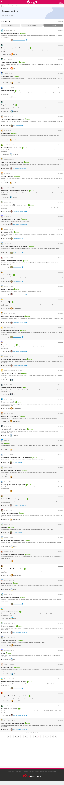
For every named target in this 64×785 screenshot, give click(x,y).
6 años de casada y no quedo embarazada (13, 429)
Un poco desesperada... (8, 345)
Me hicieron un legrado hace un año (11, 388)
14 (52, 736)
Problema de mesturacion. (9, 640)
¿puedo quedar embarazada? (9, 612)
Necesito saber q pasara (8, 626)
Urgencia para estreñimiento (9, 416)
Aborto (3, 653)
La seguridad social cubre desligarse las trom (14, 696)
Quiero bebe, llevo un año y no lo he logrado (14, 246)
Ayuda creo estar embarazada (10, 33)
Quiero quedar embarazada (9, 709)
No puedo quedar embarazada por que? (13, 485)
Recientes (11, 25)
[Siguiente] (55, 736)
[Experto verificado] (26, 40)
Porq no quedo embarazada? (9, 62)
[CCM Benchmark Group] (32, 776)
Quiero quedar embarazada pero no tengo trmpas (16, 457)
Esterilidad (12, 5)
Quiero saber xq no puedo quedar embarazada (15, 48)
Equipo (9, 771)
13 (48, 736)
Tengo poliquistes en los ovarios (10, 219)
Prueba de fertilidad (7, 76)
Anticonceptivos (5, 133)
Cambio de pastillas (7, 289)
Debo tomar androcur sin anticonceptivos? (13, 682)
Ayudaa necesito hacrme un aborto (11, 260)
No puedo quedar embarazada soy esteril (13, 359)
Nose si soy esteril (6, 583)
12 (45, 736)
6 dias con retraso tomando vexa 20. (12, 162)
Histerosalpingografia (7, 90)
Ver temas (11, 15)
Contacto (37, 771)
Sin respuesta (33, 25)
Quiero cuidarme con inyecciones (11, 148)
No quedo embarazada (7, 105)
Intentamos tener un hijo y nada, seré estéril (14, 205)
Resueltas (54, 25)
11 (42, 736)
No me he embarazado (7, 402)
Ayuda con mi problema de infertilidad (12, 540)
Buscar (60, 21)
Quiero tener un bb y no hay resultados (12, 554)
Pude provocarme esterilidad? (10, 597)
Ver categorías (5, 15)
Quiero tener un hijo (7, 232)
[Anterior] (8, 736)
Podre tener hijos (6, 302)
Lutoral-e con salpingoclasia (9, 513)
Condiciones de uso (17, 771)
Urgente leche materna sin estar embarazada (14, 191)
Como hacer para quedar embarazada (12, 723)
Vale (2, 443)
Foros (6, 5)
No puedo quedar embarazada (10, 330)
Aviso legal (43, 771)
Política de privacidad (28, 771)
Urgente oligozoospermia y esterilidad (12, 316)
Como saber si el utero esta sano (10, 373)
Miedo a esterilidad (6, 275)
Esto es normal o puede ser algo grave (12, 119)
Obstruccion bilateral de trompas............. (13, 499)
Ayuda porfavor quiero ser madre (11, 470)
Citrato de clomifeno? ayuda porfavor (12, 569)
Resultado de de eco (7, 176)
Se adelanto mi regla (7, 667)
